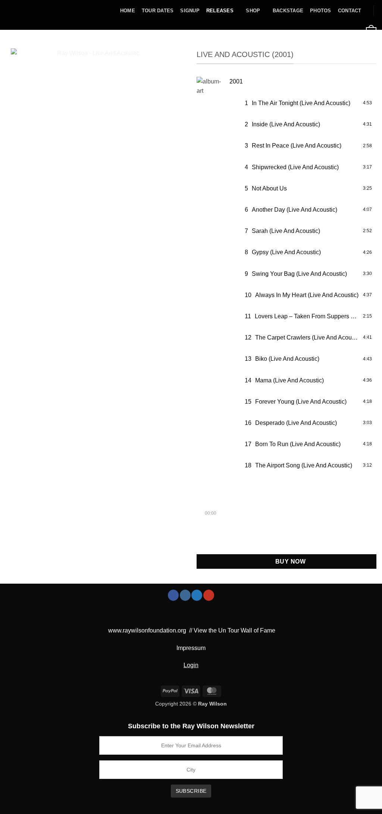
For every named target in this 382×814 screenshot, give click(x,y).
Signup (190, 10)
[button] (297, 31)
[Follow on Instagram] (185, 595)
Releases (220, 10)
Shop (253, 10)
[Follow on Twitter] (196, 595)
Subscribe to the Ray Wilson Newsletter (191, 726)
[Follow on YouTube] (208, 595)
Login (191, 665)
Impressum (191, 648)
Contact (349, 10)
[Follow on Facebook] (173, 595)
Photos (320, 10)
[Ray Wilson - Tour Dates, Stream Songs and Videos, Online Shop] (31, 15)
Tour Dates (158, 10)
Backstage (288, 10)
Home (127, 10)
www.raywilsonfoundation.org (147, 630)
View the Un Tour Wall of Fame (234, 630)
